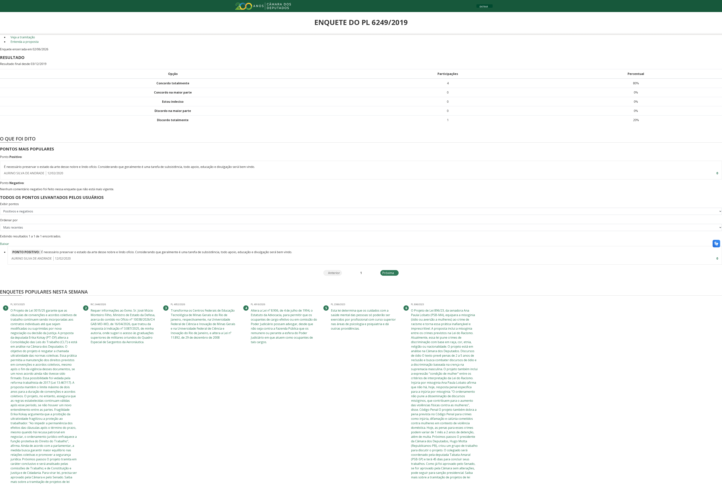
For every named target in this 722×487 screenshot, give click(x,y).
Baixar (4, 244)
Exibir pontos (9, 204)
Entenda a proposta (24, 42)
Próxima (390, 273)
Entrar (484, 6)
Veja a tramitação (22, 37)
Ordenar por (9, 220)
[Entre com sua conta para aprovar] (713, 173)
